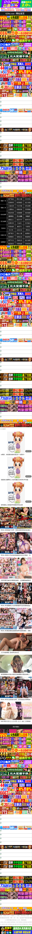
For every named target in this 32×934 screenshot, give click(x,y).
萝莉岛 (28, 230)
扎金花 (19, 223)
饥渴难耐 (19, 213)
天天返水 (28, 223)
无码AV (3, 228)
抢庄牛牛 (19, 219)
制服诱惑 (28, 237)
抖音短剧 (11, 226)
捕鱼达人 (11, 219)
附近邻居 (11, 213)
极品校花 (11, 243)
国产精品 (11, 199)
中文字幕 (19, 206)
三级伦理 (11, 206)
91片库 (11, 230)
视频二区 (3, 207)
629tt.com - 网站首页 (15, 13)
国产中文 (11, 240)
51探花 (28, 226)
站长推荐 (3, 214)
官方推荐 (3, 221)
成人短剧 (28, 240)
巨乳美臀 (28, 206)
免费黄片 (28, 233)
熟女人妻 (19, 233)
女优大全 (19, 230)
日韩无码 (28, 243)
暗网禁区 (11, 237)
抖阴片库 (3, 235)
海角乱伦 (19, 237)
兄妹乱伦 (19, 240)
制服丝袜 (19, 209)
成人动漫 (28, 202)
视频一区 (3, 201)
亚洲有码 (11, 202)
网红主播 (19, 199)
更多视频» (16, 727)
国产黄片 (11, 233)
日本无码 (28, 199)
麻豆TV (19, 226)
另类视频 (28, 209)
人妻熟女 (11, 209)
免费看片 (3, 242)
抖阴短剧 (19, 243)
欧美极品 (19, 202)
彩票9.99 (11, 223)
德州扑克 (28, 219)
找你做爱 (28, 213)
